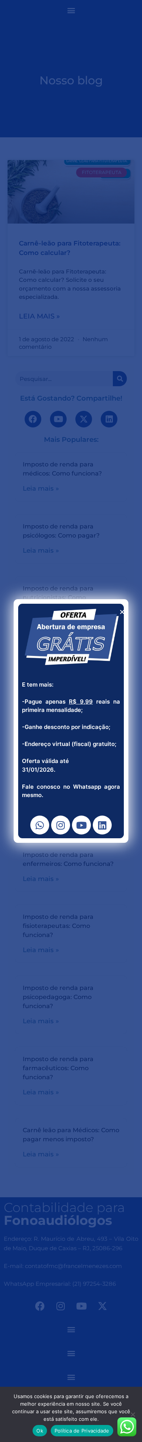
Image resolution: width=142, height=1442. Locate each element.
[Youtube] (81, 825)
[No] (132, 1414)
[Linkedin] (102, 825)
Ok (39, 1431)
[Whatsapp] (39, 825)
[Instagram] (60, 825)
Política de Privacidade (82, 1431)
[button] (122, 612)
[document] (71, 721)
